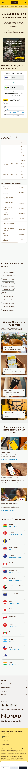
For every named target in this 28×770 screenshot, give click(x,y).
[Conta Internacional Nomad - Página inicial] (3, 2)
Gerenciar (5, 767)
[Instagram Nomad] (2, 705)
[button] (25, 2)
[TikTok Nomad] (11, 705)
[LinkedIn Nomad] (7, 705)
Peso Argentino (23, 6)
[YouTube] (15, 705)
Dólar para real (4, 6)
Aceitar (22, 767)
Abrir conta (14, 2)
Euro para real (13, 6)
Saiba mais (21, 765)
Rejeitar (14, 767)
